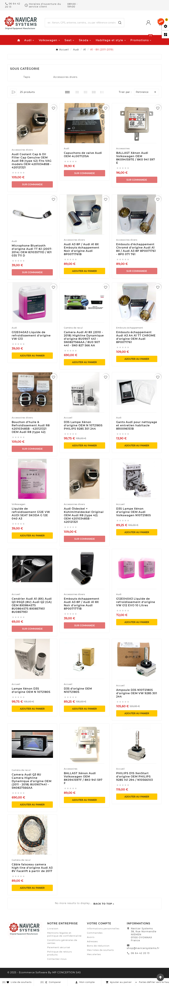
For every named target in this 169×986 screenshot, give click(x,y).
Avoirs (90, 937)
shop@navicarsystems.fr (143, 948)
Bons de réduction (98, 945)
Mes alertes (94, 954)
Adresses (92, 941)
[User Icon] (151, 22)
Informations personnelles (103, 928)
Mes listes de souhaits (100, 950)
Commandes (94, 932)
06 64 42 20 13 (140, 953)
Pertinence (146, 92)
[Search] (119, 22)
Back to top (102, 903)
